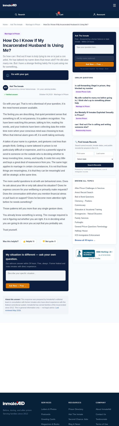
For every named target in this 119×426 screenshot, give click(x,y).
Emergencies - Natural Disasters (88, 214)
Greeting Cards (48, 419)
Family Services (82, 218)
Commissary (80, 205)
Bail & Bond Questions (84, 197)
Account (101, 14)
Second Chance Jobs (78, 419)
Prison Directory (75, 409)
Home (5, 25)
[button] (30, 241)
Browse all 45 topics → (85, 240)
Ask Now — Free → (17, 286)
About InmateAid (103, 409)
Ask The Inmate (16, 25)
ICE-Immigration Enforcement (87, 235)
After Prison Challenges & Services (90, 188)
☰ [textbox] (114, 5)
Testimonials (101, 419)
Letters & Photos (48, 409)
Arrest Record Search (84, 192)
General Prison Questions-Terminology (91, 227)
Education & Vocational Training (88, 209)
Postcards (45, 414)
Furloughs (79, 222)
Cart (60, 14)
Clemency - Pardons (83, 201)
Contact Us (101, 414)
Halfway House (81, 231)
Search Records (94, 165)
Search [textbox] (21, 14)
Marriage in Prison (33, 25)
